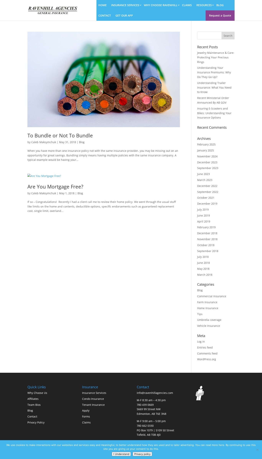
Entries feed (205, 347)
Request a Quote (220, 15)
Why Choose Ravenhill (160, 5)
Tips (200, 314)
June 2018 (203, 263)
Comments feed (207, 353)
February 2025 (206, 144)
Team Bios (34, 405)
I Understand (121, 454)
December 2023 (207, 162)
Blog (220, 5)
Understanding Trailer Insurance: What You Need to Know (214, 87)
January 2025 (205, 150)
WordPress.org (206, 359)
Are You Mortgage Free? (55, 186)
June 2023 (203, 174)
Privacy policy (142, 454)
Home (102, 5)
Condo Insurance (93, 399)
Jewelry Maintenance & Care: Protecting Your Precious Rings (215, 57)
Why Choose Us (37, 393)
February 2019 (206, 227)
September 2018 (207, 251)
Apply (85, 410)
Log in (201, 341)
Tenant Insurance (93, 405)
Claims (187, 5)
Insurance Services (125, 5)
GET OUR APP (124, 15)
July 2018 (203, 257)
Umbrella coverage (209, 320)
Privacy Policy (35, 422)
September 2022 (207, 192)
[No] (257, 450)
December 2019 (207, 203)
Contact (104, 15)
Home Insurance (207, 308)
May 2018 (203, 269)
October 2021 (205, 197)
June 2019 (203, 215)
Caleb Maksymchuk (43, 142)
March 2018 (204, 274)
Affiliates (33, 399)
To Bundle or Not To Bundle (60, 135)
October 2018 (205, 245)
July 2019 (203, 209)
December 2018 (207, 233)
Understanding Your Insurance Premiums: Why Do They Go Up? (214, 72)
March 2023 (204, 180)
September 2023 (207, 168)
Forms (86, 416)
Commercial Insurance (211, 296)
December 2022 (207, 186)
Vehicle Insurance (208, 326)
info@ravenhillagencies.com (155, 393)
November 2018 (207, 239)
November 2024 (207, 156)
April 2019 (203, 221)
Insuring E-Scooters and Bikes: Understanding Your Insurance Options (214, 113)
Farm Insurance (207, 302)
